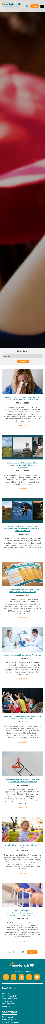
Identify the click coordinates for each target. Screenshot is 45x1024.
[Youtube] (37, 977)
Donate (34, 6)
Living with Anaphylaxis (10, 999)
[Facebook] (6, 977)
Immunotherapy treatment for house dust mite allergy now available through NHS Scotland (22, 398)
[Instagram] (21, 977)
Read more (22, 425)
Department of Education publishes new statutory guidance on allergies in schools (22, 717)
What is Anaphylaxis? (9, 996)
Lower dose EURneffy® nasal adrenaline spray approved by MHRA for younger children (23, 780)
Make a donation (8, 1017)
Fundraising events (9, 1019)
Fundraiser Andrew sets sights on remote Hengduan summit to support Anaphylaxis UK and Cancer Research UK (22, 528)
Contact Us (6, 1006)
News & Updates (8, 1004)
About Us (5, 994)
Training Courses (8, 1001)
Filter (23, 361)
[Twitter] (13, 977)
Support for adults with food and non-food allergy (22, 655)
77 (23, 952)
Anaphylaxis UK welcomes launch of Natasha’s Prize (22, 846)
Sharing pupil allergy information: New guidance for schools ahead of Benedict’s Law (22, 590)
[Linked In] (29, 977)
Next (32, 952)
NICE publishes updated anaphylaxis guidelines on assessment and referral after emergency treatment (22, 913)
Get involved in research (11, 1022)
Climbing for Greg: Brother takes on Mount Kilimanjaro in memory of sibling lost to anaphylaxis (22, 465)
